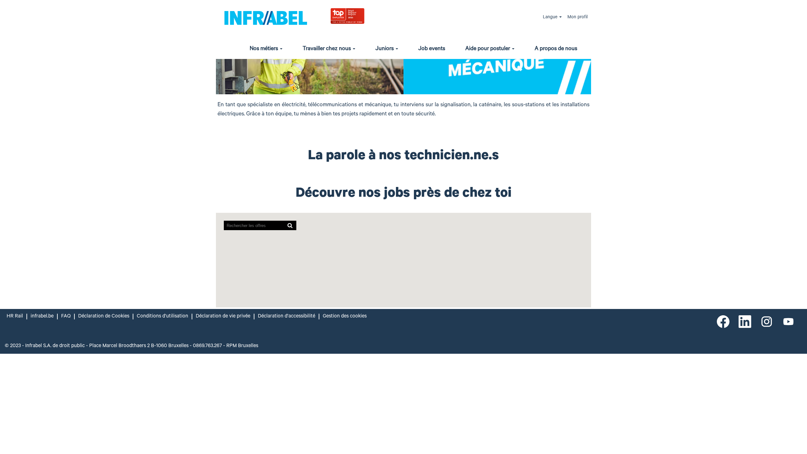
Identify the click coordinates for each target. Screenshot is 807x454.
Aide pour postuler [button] (488, 49)
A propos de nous (556, 49)
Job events (431, 49)
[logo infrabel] (265, 17)
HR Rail (15, 316)
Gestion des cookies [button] (345, 316)
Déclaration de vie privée (223, 316)
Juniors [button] (385, 49)
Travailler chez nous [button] (327, 49)
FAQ (66, 316)
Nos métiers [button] (264, 49)
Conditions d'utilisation (162, 316)
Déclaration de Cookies (103, 316)
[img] (363, 15)
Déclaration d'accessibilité (286, 316)
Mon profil (577, 17)
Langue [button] (551, 17)
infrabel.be (42, 316)
